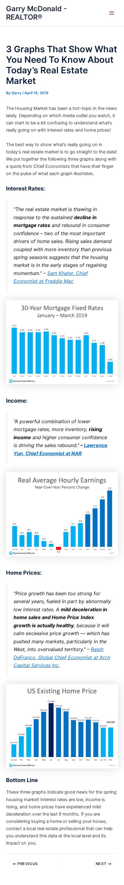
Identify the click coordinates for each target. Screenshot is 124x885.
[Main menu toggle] (111, 13)
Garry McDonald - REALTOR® (36, 12)
